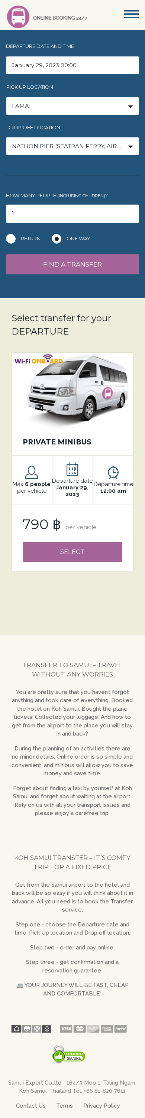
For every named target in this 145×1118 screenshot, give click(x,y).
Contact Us (31, 1105)
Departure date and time (40, 46)
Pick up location (29, 87)
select (72, 551)
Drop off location (33, 127)
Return (31, 238)
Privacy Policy (101, 1105)
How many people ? (57, 195)
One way (78, 238)
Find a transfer (72, 264)
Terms (64, 1105)
